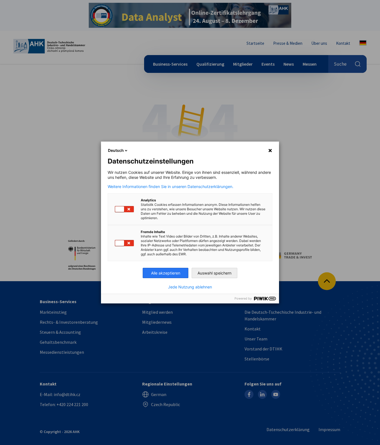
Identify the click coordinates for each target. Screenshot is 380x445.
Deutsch (116, 150)
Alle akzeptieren (165, 273)
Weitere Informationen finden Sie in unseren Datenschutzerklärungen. (170, 186)
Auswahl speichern (214, 273)
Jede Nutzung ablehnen (190, 287)
